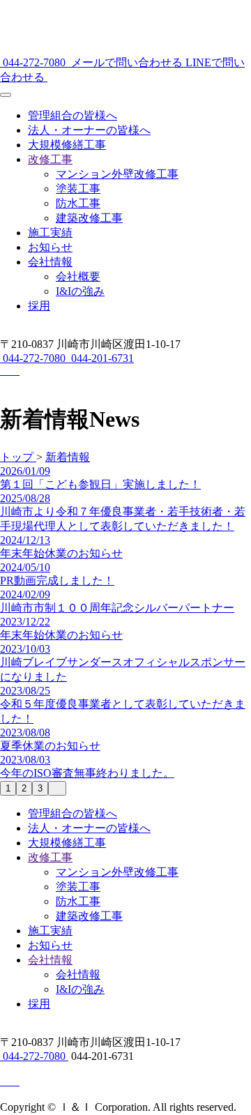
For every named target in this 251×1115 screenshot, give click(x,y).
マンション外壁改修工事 (117, 174)
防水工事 (78, 203)
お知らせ (50, 247)
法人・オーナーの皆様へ (89, 130)
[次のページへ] (57, 788)
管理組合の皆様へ (72, 115)
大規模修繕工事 (67, 145)
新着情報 (67, 457)
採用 (39, 306)
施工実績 (50, 232)
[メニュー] (5, 95)
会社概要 (78, 276)
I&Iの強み (80, 291)
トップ (18, 457)
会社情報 (50, 262)
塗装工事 (78, 189)
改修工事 (50, 159)
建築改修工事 (89, 218)
